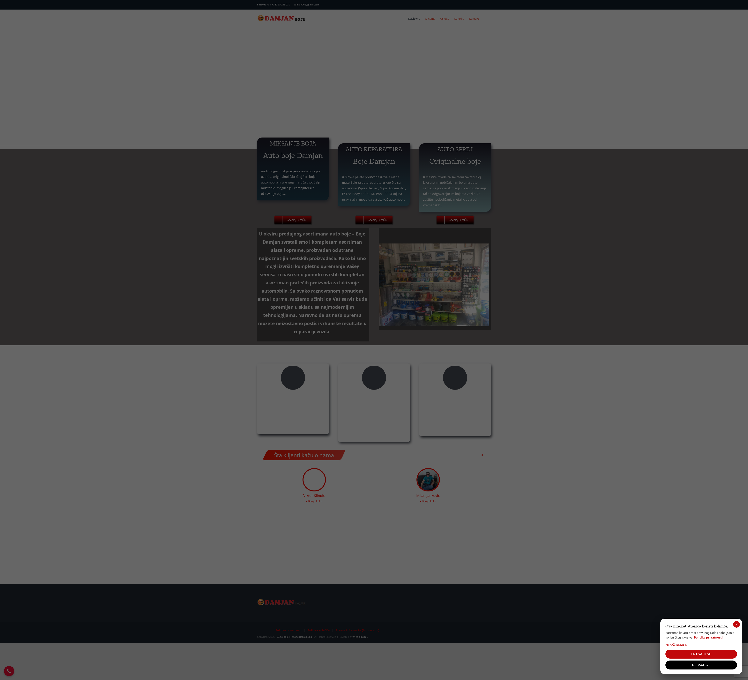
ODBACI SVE (701, 665)
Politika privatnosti (708, 637)
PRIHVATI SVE (701, 654)
